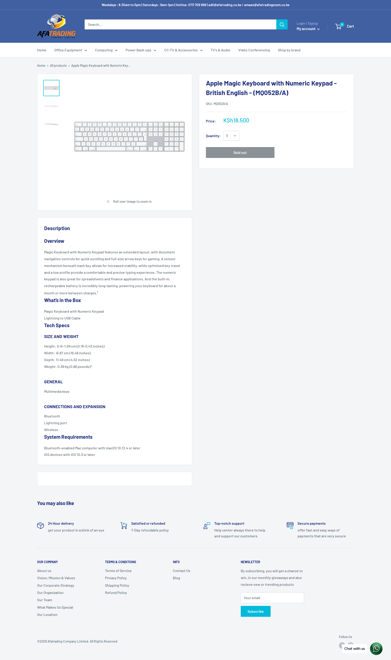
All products (58, 65)
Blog (176, 578)
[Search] (282, 24)
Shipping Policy (117, 585)
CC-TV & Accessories (181, 50)
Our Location (47, 614)
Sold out (240, 152)
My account (306, 28)
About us (44, 570)
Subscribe (256, 611)
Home (41, 50)
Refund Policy (116, 592)
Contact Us (181, 570)
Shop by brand (289, 50)
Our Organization (50, 592)
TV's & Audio (220, 50)
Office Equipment (68, 50)
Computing (104, 50)
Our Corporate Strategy (55, 585)
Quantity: (213, 135)
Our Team (44, 600)
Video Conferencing (254, 50)
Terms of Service (118, 570)
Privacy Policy (116, 578)
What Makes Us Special (55, 607)
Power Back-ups (138, 50)
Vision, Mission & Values (56, 578)
